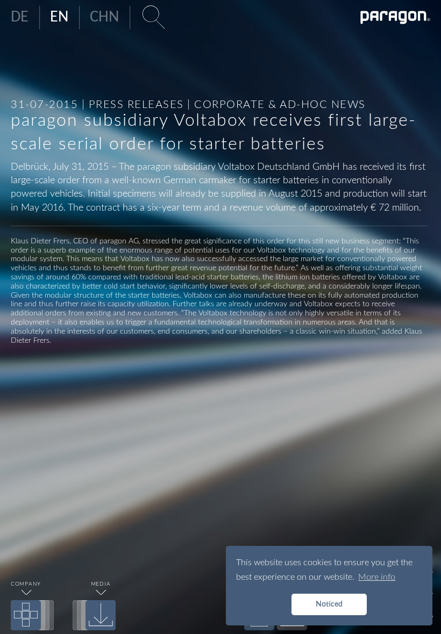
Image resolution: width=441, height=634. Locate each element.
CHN (104, 17)
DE (20, 17)
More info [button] (376, 577)
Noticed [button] (329, 604)
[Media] (101, 615)
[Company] (26, 615)
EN (59, 17)
